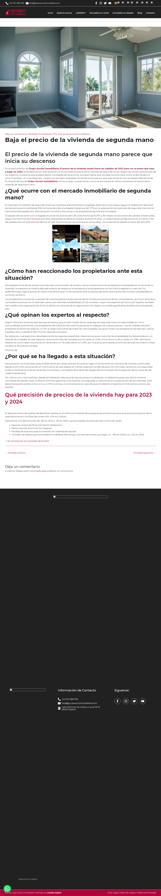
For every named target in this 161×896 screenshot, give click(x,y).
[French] (129, 3)
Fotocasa (35, 219)
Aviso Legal (113, 893)
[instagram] (101, 3)
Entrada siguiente (145, 453)
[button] (7, 888)
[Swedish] (153, 3)
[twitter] (106, 3)
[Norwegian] (138, 3)
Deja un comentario (16, 134)
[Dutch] (120, 3)
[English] (124, 3)
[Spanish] (148, 3)
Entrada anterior (15, 453)
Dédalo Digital (54, 893)
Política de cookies (127, 893)
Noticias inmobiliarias (40, 134)
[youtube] (110, 3)
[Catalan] (116, 3)
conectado (35, 471)
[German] (133, 3)
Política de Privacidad (146, 893)
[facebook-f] (97, 3)
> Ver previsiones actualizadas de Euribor (27, 441)
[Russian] (143, 3)
